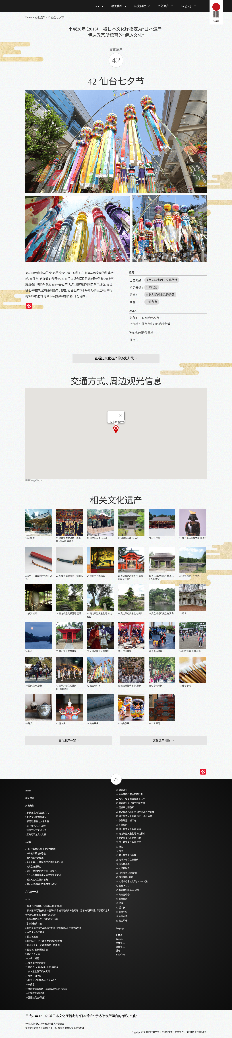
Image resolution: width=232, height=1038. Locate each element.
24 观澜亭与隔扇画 (125, 807)
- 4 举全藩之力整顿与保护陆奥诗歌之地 (44, 862)
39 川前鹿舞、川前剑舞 (126, 873)
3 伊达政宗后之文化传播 (161, 280)
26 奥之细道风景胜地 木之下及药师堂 (134, 816)
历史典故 (140, 6)
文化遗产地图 (161, 740)
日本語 (119, 935)
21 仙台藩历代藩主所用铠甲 (129, 794)
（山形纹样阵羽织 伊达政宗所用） (41, 919)
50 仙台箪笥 (121, 921)
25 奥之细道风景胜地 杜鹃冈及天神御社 (135, 812)
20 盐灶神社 (121, 790)
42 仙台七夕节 (123, 886)
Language (186, 6)
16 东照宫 (30, 984)
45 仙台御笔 (121, 899)
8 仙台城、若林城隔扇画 (36, 950)
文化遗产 (163, 6)
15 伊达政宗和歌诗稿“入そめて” (40, 980)
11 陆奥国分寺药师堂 (35, 963)
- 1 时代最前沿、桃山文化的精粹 (40, 849)
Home (96, 6)
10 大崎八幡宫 (32, 958)
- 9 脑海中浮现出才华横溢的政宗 (41, 884)
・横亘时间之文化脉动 (35, 826)
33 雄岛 (119, 846)
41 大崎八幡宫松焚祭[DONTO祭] (132, 881)
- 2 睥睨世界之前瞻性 (35, 853)
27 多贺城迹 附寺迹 (126, 820)
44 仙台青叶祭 (123, 894)
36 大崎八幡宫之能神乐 (127, 860)
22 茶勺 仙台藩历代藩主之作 (130, 799)
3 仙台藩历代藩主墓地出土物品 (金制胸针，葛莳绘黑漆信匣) (53, 928)
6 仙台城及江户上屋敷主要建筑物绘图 (43, 941)
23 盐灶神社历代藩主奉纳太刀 (130, 803)
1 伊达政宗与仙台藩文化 (37, 813)
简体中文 (120, 943)
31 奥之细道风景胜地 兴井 (128, 838)
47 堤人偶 (120, 907)
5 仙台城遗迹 (31, 936)
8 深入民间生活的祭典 (160, 294)
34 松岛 (119, 851)
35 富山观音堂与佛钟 (126, 855)
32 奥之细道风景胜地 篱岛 (128, 842)
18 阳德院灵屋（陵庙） (35, 993)
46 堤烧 (119, 903)
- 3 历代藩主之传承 (34, 858)
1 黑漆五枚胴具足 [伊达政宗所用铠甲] (43, 906)
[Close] (120, 415)
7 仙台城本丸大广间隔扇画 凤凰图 (42, 945)
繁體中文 (120, 947)
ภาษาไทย (120, 954)
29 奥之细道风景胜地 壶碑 (128, 829)
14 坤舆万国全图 (33, 976)
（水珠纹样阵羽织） (34, 923)
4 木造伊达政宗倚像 (34, 932)
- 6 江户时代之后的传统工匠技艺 (41, 871)
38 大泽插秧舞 (123, 868)
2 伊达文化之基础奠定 (36, 817)
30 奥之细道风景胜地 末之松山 (130, 833)
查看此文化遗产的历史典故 (114, 358)
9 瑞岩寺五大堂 (32, 954)
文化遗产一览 (67, 740)
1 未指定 (151, 287)
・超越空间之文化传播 (35, 830)
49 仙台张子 (121, 916)
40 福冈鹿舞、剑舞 (124, 877)
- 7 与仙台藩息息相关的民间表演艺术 (43, 875)
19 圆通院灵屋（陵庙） (35, 997)
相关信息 (117, 6)
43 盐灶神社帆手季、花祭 (127, 890)
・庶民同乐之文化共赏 (35, 834)
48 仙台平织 (121, 912)
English (119, 939)
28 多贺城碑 (121, 825)
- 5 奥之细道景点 (33, 866)
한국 (118, 950)
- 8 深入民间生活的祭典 (36, 880)
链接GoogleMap (32, 480)
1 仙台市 (151, 301)
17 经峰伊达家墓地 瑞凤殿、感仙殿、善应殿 (46, 989)
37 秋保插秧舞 (123, 864)
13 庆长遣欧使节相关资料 (37, 971)
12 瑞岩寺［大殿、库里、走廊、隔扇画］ (42, 967)
